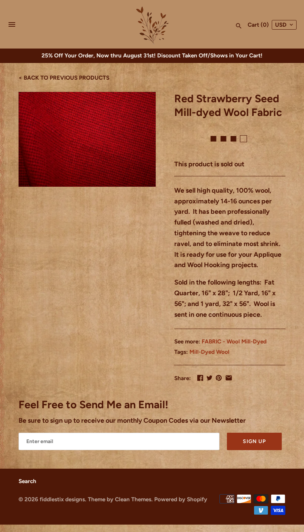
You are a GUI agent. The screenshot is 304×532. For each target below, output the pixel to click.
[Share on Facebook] (200, 378)
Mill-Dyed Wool (209, 351)
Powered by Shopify (180, 499)
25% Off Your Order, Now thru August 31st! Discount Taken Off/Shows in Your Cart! (152, 55)
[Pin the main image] (219, 378)
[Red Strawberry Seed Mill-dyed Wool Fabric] (87, 139)
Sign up (254, 441)
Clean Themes (133, 499)
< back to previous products (64, 77)
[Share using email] (228, 378)
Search (27, 481)
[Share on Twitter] (209, 378)
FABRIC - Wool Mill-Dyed (234, 341)
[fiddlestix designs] (152, 25)
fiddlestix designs (62, 499)
